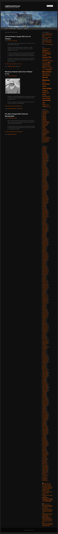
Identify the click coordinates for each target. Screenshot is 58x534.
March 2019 (44, 251)
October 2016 (44, 286)
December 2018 (45, 255)
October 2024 (44, 173)
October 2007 (44, 403)
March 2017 (44, 280)
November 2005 (45, 430)
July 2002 (44, 461)
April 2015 (44, 307)
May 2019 (44, 249)
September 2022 (45, 202)
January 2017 (44, 282)
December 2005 (45, 429)
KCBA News (44, 116)
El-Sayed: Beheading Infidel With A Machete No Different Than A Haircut (47, 506)
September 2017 (45, 273)
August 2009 (44, 376)
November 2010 (45, 359)
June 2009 (44, 379)
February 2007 (44, 412)
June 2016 (44, 291)
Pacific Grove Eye (45, 131)
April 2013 (44, 336)
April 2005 (44, 438)
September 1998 (45, 472)
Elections (48, 64)
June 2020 (44, 234)
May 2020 (44, 235)
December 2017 (45, 269)
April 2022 (44, 207)
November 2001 (45, 462)
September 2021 (45, 216)
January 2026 (44, 155)
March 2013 (44, 337)
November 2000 (45, 466)
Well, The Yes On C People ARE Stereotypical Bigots (47, 35)
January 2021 (44, 225)
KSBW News (10, 66)
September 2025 (45, 160)
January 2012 (44, 346)
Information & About (12, 28)
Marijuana (49, 69)
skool (19, 66)
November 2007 (45, 401)
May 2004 (44, 449)
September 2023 (45, 188)
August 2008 (44, 391)
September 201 (45, 480)
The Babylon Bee (46, 504)
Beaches (44, 52)
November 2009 (45, 373)
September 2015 (45, 301)
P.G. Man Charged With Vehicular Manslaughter (14, 131)
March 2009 (44, 382)
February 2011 (44, 355)
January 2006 (44, 428)
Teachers (47, 104)
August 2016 (44, 288)
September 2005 (45, 432)
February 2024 (44, 182)
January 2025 (44, 169)
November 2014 (45, 313)
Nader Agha (48, 75)
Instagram (44, 115)
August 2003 (44, 455)
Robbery (21, 108)
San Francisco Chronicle (46, 138)
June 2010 (44, 365)
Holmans (46, 67)
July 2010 (44, 363)
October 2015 (44, 300)
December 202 (44, 478)
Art (48, 50)
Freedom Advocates (47, 483)
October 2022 (44, 200)
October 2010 (44, 360)
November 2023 (45, 186)
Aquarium (45, 50)
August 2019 (44, 246)
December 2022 (45, 198)
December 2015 (45, 298)
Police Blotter (47, 88)
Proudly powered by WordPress (29, 530)
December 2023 (45, 185)
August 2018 (44, 260)
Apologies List (19, 28)
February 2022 (44, 210)
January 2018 (44, 268)
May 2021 (44, 221)
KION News (10, 134)
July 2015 (44, 304)
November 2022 (45, 199)
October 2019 (44, 243)
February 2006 (44, 427)
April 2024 (44, 180)
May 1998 (44, 473)
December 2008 (45, 386)
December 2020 (45, 227)
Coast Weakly (44, 113)
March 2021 (44, 223)
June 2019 (44, 248)
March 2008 (44, 397)
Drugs (46, 63)
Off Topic (13, 66)
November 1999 (45, 468)
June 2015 (44, 305)
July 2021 (44, 218)
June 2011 (44, 350)
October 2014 (44, 315)
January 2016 (44, 297)
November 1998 (45, 469)
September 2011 (45, 347)
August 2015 (44, 303)
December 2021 (45, 212)
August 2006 (44, 419)
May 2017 (44, 278)
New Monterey (44, 125)
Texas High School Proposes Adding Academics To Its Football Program (47, 515)
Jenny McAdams (50, 67)
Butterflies (44, 55)
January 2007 (44, 413)
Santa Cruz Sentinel (45, 140)
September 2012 (45, 343)
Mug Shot (44, 73)
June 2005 (44, 436)
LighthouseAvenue (12, 6)
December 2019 (45, 241)
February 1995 (44, 474)
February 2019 (44, 253)
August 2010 (44, 362)
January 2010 (44, 371)
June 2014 (44, 319)
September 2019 (45, 244)
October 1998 (44, 471)
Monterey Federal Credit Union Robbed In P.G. (13, 106)
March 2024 (44, 181)
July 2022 (44, 204)
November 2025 (45, 157)
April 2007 (44, 410)
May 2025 (44, 165)
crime (49, 59)
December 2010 (45, 357)
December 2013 (45, 326)
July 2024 (44, 176)
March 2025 (44, 167)
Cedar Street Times (45, 112)
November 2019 (45, 242)
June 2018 (44, 262)
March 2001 (44, 463)
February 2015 (44, 310)
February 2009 (44, 384)
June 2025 (44, 163)
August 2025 (44, 161)
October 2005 (44, 431)
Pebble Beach (44, 133)
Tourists (44, 106)
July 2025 (44, 162)
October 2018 (44, 257)
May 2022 (44, 206)
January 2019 (44, 254)
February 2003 (44, 459)
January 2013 (44, 340)
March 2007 (44, 411)
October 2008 (44, 388)
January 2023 (44, 197)
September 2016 (45, 287)
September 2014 (45, 316)
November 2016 (45, 285)
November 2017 (45, 271)
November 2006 (45, 416)
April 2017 (44, 279)
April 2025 (44, 166)
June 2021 (44, 219)
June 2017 (44, 277)
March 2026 (44, 153)
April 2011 (44, 353)
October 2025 (44, 159)
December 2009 (45, 372)
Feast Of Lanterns (46, 66)
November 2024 (45, 172)
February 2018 (44, 267)
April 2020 (44, 236)
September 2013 (45, 330)
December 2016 (45, 284)
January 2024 (44, 184)
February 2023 (44, 196)
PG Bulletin (44, 134)
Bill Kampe (44, 53)
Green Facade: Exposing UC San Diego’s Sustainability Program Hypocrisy (47, 488)
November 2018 (45, 256)
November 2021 (45, 213)
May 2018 (44, 263)
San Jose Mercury (45, 139)
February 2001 (44, 465)
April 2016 (44, 293)
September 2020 (45, 230)
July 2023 (44, 191)
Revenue (44, 98)
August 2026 (44, 147)
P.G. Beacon (44, 128)
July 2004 (44, 447)
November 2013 (45, 328)
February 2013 (44, 338)
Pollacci (45, 91)
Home (6, 28)
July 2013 (44, 332)
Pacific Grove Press (45, 132)
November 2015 (45, 299)
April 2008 (44, 396)
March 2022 (44, 209)
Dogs (43, 63)
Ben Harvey (49, 52)
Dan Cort (44, 60)
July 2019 (44, 247)
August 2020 (44, 231)
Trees (49, 106)
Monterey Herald (45, 124)
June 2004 (44, 448)
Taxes (43, 105)
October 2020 (44, 229)
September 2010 (45, 361)
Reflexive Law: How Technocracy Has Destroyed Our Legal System (47, 491)
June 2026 (44, 149)
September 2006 (45, 418)
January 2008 (44, 399)
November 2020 (45, 228)
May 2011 (44, 352)
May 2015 (44, 306)
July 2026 (44, 148)
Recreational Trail (46, 96)
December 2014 (45, 312)
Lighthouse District (45, 121)
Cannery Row (46, 57)
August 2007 (44, 405)
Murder (48, 73)
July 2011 (44, 349)
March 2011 (44, 354)
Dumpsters (44, 64)
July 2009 (44, 378)
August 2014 (44, 317)
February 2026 (44, 154)
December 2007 (45, 400)
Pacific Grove (14, 108)
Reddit (43, 135)
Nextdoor (44, 126)
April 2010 (44, 367)
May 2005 (44, 437)
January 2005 (44, 442)
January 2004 (44, 451)
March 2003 (44, 457)
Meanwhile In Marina (46, 122)
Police (44, 86)
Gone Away (26, 28)
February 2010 (44, 369)
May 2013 (44, 335)
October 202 (44, 479)
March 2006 (44, 425)
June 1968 (44, 476)
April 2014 (44, 322)
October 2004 (44, 446)
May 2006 (44, 423)
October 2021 (44, 215)
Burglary (48, 53)
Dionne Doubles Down (49, 44)
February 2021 (44, 224)
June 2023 (44, 192)
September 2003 (45, 454)
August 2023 (44, 190)
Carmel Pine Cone (45, 110)
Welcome (44, 494)
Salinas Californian (45, 137)
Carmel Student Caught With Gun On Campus (13, 63)
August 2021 (44, 217)
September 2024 (45, 174)
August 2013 (44, 331)
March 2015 (44, 309)
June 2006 (44, 422)
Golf (43, 68)
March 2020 (44, 237)
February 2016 (44, 296)
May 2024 (44, 179)
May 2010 (44, 366)
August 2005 (44, 434)
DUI (49, 63)
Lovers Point (44, 69)
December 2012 (45, 341)
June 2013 (44, 334)
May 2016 (44, 292)
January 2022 (44, 211)
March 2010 (44, 368)
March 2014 (44, 323)
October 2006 (44, 417)
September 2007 (45, 404)
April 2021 (44, 222)
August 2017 (44, 274)
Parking (43, 82)
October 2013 (44, 329)
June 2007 (44, 407)
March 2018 (44, 266)
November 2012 (45, 342)
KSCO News (44, 120)
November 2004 (45, 444)
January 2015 (44, 311)
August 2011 (44, 348)
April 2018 (44, 265)
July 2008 (44, 392)
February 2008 (44, 398)
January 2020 (44, 240)
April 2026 (44, 152)
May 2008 (44, 394)
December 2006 (45, 415)
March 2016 (44, 294)
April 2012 (44, 344)
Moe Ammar (46, 72)
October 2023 (44, 187)
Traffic (48, 106)
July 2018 (44, 261)
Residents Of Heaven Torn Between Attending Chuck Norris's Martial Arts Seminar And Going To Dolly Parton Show (47, 520)
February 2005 (44, 441)
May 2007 (44, 409)
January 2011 (44, 356)
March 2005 (44, 440)
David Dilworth (50, 60)
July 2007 (44, 406)
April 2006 (44, 424)
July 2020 (44, 232)
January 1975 (44, 475)
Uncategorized (44, 141)
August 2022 (44, 203)
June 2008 (44, 393)
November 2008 (45, 387)
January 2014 (44, 325)
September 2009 (45, 375)
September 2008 (45, 390)
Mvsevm (44, 75)
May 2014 (44, 321)
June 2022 (44, 205)
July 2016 (44, 290)
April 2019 (44, 250)
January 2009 (44, 385)
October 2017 (44, 272)
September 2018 (45, 259)
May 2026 (44, 150)
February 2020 (44, 238)
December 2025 (45, 156)
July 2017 (44, 275)
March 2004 (44, 450)
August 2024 (44, 175)
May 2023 (44, 193)
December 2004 (45, 443)
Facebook (44, 114)
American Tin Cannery (46, 48)
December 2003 (45, 453)
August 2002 (44, 460)
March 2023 (44, 194)
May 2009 (44, 380)
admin (16, 40)
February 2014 (44, 324)
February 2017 (44, 281)
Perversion (46, 84)
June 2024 (44, 178)
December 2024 (45, 171)
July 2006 (44, 421)
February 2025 (44, 168)
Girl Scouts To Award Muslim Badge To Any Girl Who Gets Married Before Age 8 (47, 524)
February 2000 (44, 467)
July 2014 (44, 318)
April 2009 (44, 381)
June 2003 (44, 456)
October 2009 (44, 374)
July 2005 (44, 435)
